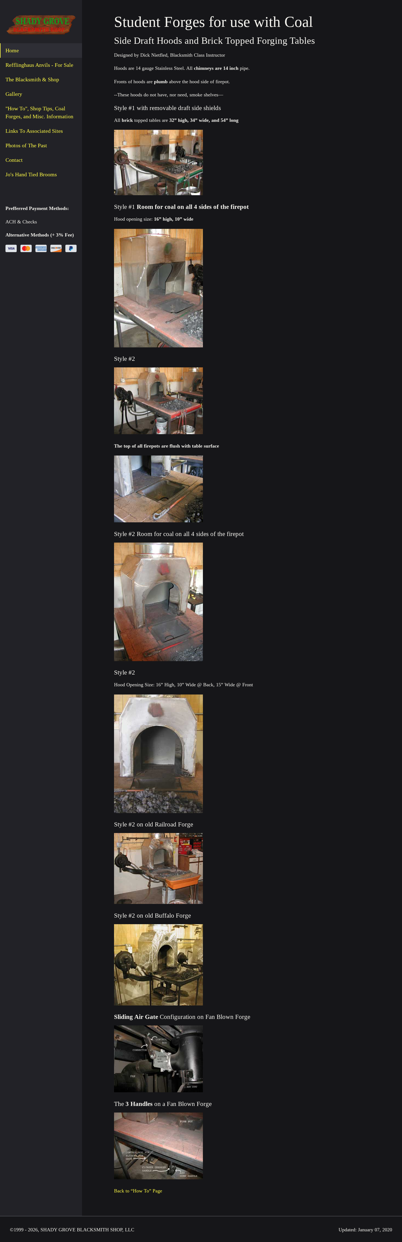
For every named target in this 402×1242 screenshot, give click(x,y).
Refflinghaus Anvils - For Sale (39, 65)
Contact (14, 160)
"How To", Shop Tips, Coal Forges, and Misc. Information (39, 112)
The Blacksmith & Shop (32, 79)
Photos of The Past (26, 145)
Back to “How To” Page (138, 1191)
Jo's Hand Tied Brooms (31, 174)
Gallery (13, 94)
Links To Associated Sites (34, 131)
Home (12, 50)
